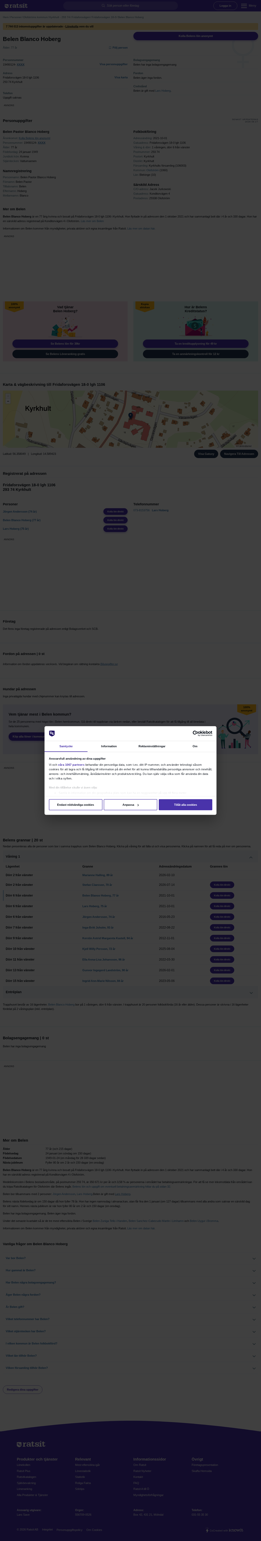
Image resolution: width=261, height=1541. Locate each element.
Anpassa (128, 804)
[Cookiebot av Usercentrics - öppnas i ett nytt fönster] (195, 733)
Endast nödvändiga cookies (75, 804)
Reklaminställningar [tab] (152, 746)
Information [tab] (109, 746)
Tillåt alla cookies (185, 804)
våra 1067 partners (71, 764)
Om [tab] (195, 746)
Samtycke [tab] (66, 746)
